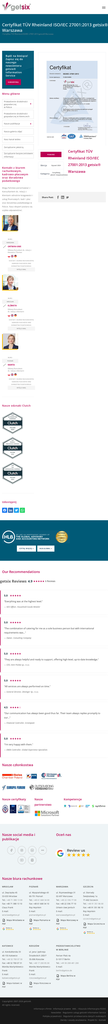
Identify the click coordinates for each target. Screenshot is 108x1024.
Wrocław (10, 302)
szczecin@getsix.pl (92, 918)
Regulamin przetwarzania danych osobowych (84, 1016)
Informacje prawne (62, 1008)
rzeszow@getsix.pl (37, 978)
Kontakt (102, 1020)
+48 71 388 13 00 (14, 900)
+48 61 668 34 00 (41, 900)
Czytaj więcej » (26, 548)
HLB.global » (46, 548)
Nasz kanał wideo (12, 139)
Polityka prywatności (52, 1016)
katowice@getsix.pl (11, 978)
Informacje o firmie (43, 1008)
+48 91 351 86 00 (95, 903)
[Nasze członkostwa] (20, 780)
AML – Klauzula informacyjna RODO (89, 1008)
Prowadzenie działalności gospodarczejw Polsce (16, 104)
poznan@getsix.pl (37, 915)
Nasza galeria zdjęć (13, 131)
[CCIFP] (52, 780)
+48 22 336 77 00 (68, 900)
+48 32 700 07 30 (14, 959)
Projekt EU (92, 1020)
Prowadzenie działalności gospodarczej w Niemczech (17, 115)
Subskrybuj (13, 82)
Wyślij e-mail (21, 269)
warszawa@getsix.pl (65, 915)
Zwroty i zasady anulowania (73, 1020)
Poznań (10, 361)
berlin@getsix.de (64, 970)
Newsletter (56, 1012)
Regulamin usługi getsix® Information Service (84, 1012)
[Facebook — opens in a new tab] (11, 850)
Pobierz (51, 154)
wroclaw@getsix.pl (11, 915)
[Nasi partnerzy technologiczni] (46, 815)
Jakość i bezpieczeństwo (59, 175)
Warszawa (10, 243)
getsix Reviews (13, 581)
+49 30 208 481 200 (70, 963)
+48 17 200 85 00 (41, 963)
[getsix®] (16, 9)
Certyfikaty (56, 173)
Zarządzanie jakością (13, 147)
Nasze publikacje (12, 123)
